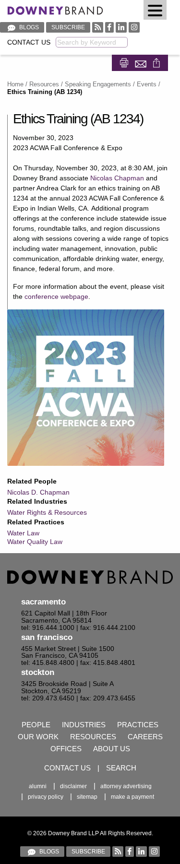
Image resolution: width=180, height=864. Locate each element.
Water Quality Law (34, 541)
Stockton (37, 672)
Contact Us (28, 42)
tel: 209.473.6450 (47, 698)
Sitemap (87, 796)
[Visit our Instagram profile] (134, 27)
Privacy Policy (45, 796)
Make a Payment (132, 796)
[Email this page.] (141, 62)
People (36, 725)
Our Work (38, 737)
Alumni (38, 786)
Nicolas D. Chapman (38, 492)
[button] (155, 10)
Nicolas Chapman (117, 178)
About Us (111, 749)
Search (121, 768)
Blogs (28, 27)
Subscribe (68, 27)
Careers (145, 737)
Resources (44, 84)
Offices (66, 749)
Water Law (23, 533)
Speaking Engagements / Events (110, 84)
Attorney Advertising (126, 786)
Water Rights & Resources (47, 512)
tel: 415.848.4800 (47, 662)
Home (15, 84)
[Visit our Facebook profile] (109, 27)
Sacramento (43, 601)
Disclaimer (73, 786)
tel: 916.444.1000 (47, 627)
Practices (137, 725)
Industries (84, 725)
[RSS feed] (97, 27)
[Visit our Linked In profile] (121, 27)
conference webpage (56, 296)
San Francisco (46, 637)
